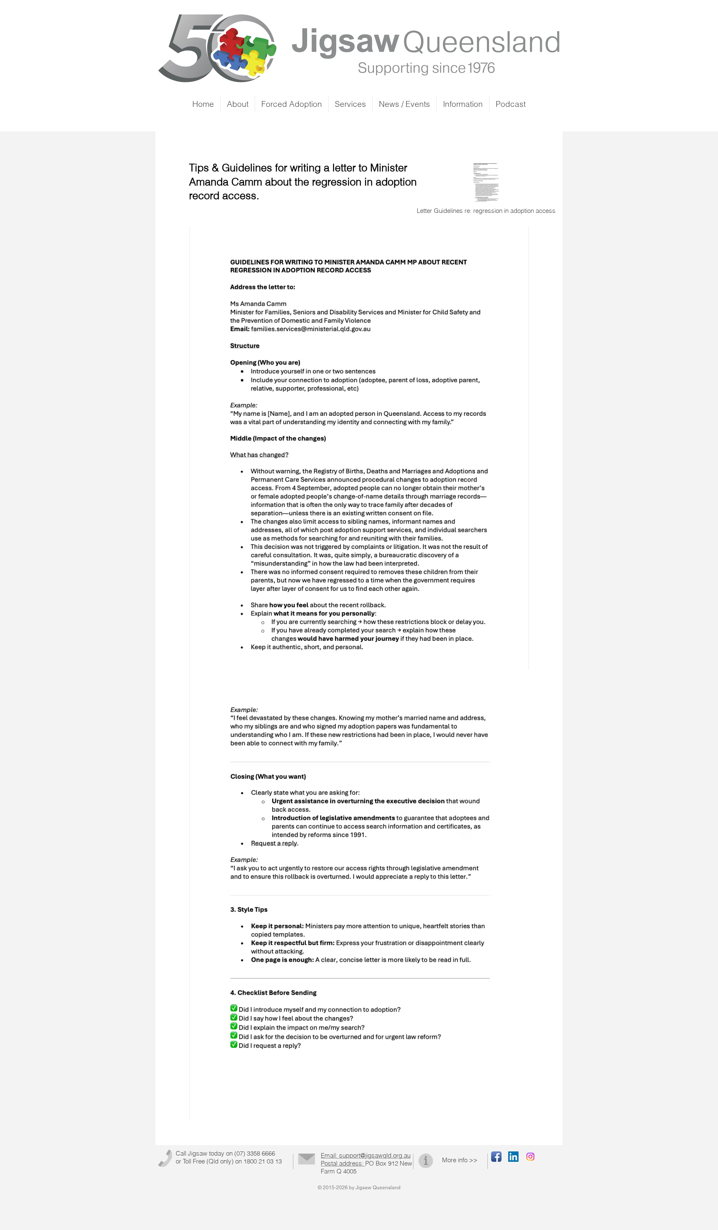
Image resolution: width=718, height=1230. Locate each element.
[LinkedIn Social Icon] (513, 1156)
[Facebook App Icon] (496, 1156)
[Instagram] (530, 1156)
